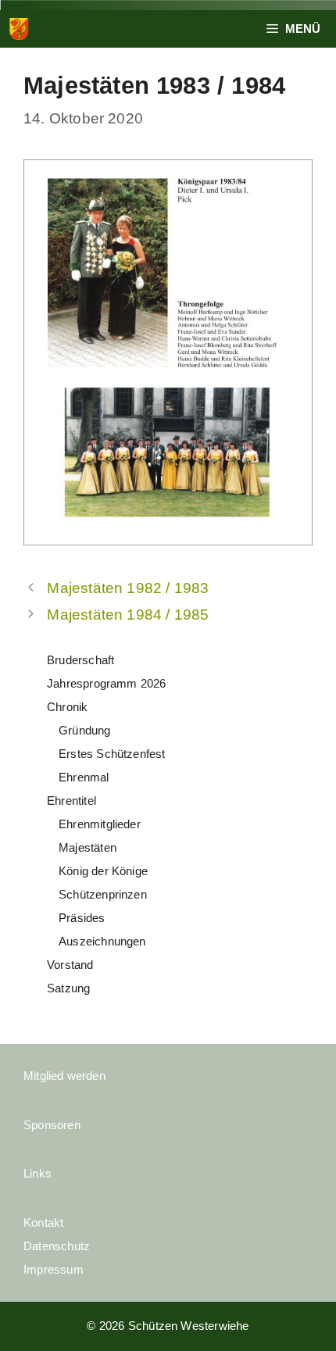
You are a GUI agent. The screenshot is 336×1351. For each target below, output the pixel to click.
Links (37, 1173)
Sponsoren (51, 1124)
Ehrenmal (84, 777)
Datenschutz (56, 1246)
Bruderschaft (80, 660)
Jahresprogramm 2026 (106, 683)
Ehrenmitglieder (100, 824)
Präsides (82, 917)
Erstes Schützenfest (112, 753)
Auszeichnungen (102, 941)
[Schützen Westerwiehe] (19, 29)
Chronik (67, 706)
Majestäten (87, 847)
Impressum (53, 1269)
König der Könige (103, 870)
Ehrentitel (71, 800)
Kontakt (43, 1222)
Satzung (68, 988)
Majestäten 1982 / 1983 (128, 588)
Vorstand (70, 964)
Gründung (85, 730)
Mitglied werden (64, 1075)
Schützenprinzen (103, 894)
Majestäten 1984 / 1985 (128, 614)
